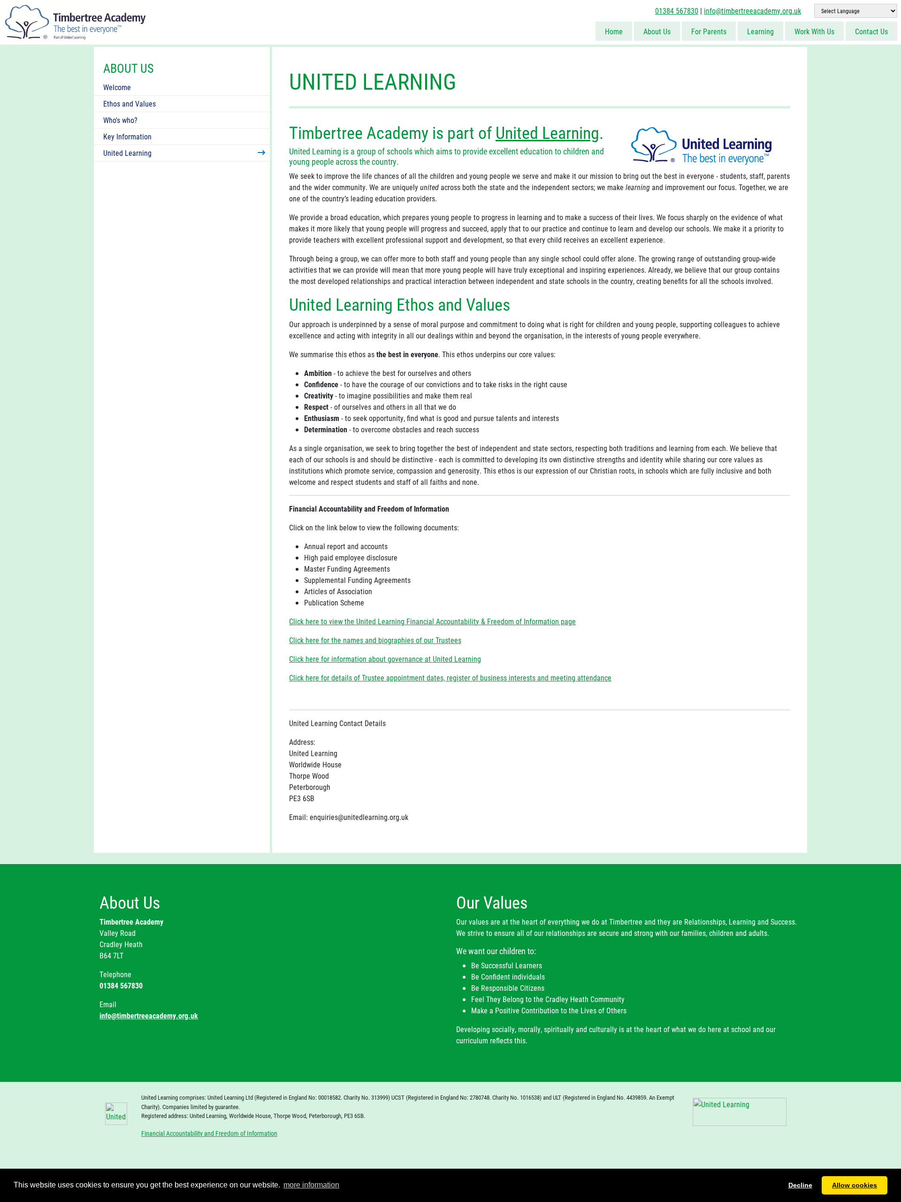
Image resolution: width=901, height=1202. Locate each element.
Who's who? (120, 120)
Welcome (117, 87)
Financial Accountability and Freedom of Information (209, 1133)
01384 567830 (676, 10)
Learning (760, 31)
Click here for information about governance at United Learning (385, 659)
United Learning (127, 153)
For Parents (708, 31)
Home (614, 31)
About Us (657, 31)
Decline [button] (800, 1185)
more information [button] (311, 1185)
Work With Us (814, 31)
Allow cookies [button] (854, 1185)
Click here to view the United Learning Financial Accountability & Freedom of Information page (432, 621)
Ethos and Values (129, 103)
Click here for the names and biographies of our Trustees (375, 640)
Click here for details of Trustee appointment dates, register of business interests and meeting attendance (450, 677)
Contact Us (871, 31)
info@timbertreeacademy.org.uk (752, 10)
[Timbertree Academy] (75, 21)
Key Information (127, 136)
